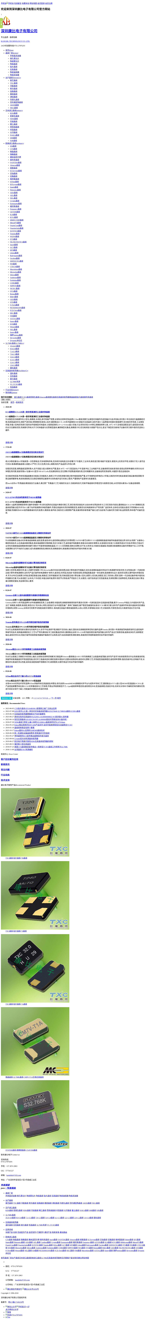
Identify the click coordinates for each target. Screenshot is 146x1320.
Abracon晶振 (15, 165)
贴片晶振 (13, 67)
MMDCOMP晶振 (16, 220)
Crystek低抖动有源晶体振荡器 (26, 739)
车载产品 (9, 1232)
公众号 (36, 1289)
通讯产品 (48, 1232)
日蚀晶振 (13, 173)
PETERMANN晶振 (17, 308)
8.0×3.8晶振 (20, 1218)
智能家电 (55, 1232)
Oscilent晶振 (15, 258)
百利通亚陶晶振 (16, 102)
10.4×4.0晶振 (10, 1218)
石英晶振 (13, 69)
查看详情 (9, 442)
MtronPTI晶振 (15, 223)
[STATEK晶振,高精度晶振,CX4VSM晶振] (35, 1148)
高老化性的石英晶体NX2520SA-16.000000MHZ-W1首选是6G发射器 (41, 717)
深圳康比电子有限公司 (19, 31)
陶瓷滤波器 (14, 75)
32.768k (44, 1258)
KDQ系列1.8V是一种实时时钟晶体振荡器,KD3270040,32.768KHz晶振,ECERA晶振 (47, 711)
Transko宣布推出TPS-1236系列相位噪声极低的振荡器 (27, 622)
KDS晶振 (13, 113)
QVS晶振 (13, 291)
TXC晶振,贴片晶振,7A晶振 (16, 1004)
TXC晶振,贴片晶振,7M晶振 (16, 858)
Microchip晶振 (15, 272)
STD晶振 (13, 302)
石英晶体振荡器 (16, 371)
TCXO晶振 (25, 397)
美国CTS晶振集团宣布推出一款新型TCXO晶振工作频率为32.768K (41, 747)
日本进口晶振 (14, 110)
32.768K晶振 (14, 343)
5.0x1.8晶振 (14, 357)
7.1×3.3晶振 (30, 1218)
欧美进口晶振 (14, 143)
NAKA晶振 (14, 135)
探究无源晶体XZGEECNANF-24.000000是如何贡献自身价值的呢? (40, 719)
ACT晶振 (13, 247)
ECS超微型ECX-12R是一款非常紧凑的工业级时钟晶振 (27, 412)
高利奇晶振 (14, 160)
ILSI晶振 (13, 215)
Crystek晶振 (14, 201)
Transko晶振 (15, 234)
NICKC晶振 (15, 288)
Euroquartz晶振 (16, 204)
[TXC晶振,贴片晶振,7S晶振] (35, 929)
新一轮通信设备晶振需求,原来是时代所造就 (32, 733)
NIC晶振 (81, 1248)
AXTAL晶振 (15, 319)
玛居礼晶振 (14, 100)
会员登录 (41, 3)
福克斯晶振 (14, 206)
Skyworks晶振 (15, 338)
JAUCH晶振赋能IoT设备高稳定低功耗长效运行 (24, 452)
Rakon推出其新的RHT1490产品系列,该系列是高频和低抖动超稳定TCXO (43, 725)
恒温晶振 (13, 387)
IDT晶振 (137, 1240)
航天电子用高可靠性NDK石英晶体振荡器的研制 (33, 741)
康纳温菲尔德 (15, 157)
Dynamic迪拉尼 (16, 340)
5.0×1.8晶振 (49, 1218)
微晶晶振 (13, 152)
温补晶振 (13, 373)
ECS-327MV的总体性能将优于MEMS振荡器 (23, 497)
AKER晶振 (14, 105)
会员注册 (48, 3)
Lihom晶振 (14, 253)
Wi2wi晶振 (57, 1245)
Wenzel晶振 (14, 327)
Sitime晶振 (129, 1240)
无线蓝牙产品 (22, 1232)
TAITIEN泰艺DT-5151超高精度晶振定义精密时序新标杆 (28, 533)
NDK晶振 (14, 119)
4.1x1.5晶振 (14, 360)
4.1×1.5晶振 (59, 1218)
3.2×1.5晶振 (69, 1218)
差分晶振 (13, 379)
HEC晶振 (13, 313)
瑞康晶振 (13, 154)
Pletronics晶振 (15, 190)
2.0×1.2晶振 (78, 1218)
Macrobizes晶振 (16, 269)
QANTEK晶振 (15, 163)
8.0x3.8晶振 (14, 349)
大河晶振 (13, 132)
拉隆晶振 (13, 176)
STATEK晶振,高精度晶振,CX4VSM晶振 (21, 1150)
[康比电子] (6, 25)
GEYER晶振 (15, 212)
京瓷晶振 (13, 121)
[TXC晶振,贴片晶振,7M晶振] (35, 856)
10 (47, 698)
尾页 (59, 698)
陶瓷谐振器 (14, 72)
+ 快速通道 (10, 1188)
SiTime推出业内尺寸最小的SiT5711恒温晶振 (23, 676)
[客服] (8, 1312)
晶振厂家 (11, 53)
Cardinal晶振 (46, 1242)
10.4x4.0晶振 (15, 346)
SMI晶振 (13, 138)
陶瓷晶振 (13, 64)
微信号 (19, 1289)
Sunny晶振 (14, 321)
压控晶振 (13, 376)
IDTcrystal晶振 (15, 184)
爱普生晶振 (14, 116)
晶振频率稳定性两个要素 (24, 728)
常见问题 (5, 769)
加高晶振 (13, 91)
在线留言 (17, 3)
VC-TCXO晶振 (16, 384)
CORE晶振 (14, 283)
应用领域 (9, 1230)
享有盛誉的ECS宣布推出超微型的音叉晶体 (31, 736)
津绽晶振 (13, 97)
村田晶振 (13, 130)
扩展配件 (40, 1232)
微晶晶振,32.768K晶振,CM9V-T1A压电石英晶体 (24, 1077)
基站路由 (63, 1232)
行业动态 (12, 390)
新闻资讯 (19, 402)
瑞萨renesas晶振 (16, 335)
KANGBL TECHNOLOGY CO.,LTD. (15, 41)
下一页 (54, 698)
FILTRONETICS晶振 (18, 242)
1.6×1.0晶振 (88, 1218)
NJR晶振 (13, 141)
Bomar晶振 (14, 294)
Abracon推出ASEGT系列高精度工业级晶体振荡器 (25, 649)
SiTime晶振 (14, 182)
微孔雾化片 (14, 58)
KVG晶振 (14, 217)
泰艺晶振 (13, 80)
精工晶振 (13, 124)
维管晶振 (13, 168)
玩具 (15, 1232)
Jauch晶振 (14, 245)
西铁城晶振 (14, 127)
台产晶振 (13, 78)
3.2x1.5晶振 (14, 362)
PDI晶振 (13, 264)
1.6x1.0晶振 (14, 365)
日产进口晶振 (10, 1208)
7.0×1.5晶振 (40, 1218)
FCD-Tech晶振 (15, 310)
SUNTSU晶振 (15, 231)
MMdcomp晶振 (126, 1242)
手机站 (3, 3)
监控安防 (32, 1232)
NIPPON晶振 (15, 286)
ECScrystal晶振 (16, 171)
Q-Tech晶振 (14, 305)
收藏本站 (25, 3)
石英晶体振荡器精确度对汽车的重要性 (29, 714)
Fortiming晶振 (15, 280)
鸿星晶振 (13, 86)
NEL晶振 (13, 198)
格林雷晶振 (14, 179)
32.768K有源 (15, 382)
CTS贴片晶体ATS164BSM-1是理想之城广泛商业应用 (35, 708)
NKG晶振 (14, 108)
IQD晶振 (13, 324)
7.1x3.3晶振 (14, 351)
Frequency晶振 (15, 209)
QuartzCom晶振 (16, 225)
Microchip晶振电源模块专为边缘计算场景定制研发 (25, 563)
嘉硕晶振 (13, 94)
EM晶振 (13, 146)
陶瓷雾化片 (14, 61)
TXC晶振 (13, 83)
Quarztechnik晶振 (16, 228)
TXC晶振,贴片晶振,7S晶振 (16, 931)
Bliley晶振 (14, 297)
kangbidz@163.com (13, 1175)
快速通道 (5, 1185)
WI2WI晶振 (14, 236)
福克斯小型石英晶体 (22, 744)
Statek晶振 (14, 187)
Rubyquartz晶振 (16, 256)
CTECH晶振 (15, 267)
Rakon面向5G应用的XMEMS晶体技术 (29, 730)
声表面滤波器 (15, 56)
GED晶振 (14, 299)
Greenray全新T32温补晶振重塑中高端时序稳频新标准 (27, 595)
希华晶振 (13, 89)
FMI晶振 (13, 316)
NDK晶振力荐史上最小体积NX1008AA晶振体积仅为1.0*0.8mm (39, 722)
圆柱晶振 (13, 368)
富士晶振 (75, 1210)
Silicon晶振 (14, 275)
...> (49, 698)
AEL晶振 (13, 195)
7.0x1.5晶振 (14, 354)
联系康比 (11, 393)
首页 (9, 50)
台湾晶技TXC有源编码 (23, 750)
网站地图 (33, 3)
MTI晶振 (13, 250)
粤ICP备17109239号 (16, 1302)
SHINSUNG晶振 (16, 261)
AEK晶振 (14, 193)
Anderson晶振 (15, 278)
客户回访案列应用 (9, 759)
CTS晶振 (13, 149)
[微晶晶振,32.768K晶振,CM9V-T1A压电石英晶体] (35, 1075)
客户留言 (70, 1258)
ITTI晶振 (13, 239)
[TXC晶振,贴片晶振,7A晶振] (35, 1002)
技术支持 (5, 780)
